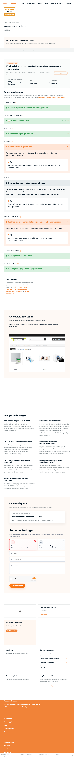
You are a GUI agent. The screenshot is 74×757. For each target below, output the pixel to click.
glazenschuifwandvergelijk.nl (50, 658)
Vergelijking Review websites (44, 755)
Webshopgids (31, 3)
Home (22, 3)
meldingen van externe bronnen (17, 289)
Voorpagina (8, 718)
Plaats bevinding (17, 585)
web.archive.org (44, 433)
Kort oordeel (6, 50)
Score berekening (18, 50)
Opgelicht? (7, 745)
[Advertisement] (54, 289)
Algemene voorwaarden (59, 755)
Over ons (7, 732)
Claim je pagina (9, 728)
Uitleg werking (9, 742)
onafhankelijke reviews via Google (31, 204)
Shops (11, 22)
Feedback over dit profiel (49, 686)
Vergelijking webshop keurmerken (26, 755)
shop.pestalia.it (46, 654)
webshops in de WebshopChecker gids (51, 97)
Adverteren (8, 752)
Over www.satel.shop (31, 50)
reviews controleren (20, 287)
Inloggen (68, 3)
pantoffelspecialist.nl (47, 662)
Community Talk (43, 50)
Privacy (72, 755)
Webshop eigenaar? (57, 3)
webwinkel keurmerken (14, 291)
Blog (46, 3)
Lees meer (43, 614)
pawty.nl (43, 667)
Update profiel (11, 631)
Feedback (7, 749)
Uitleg (40, 3)
